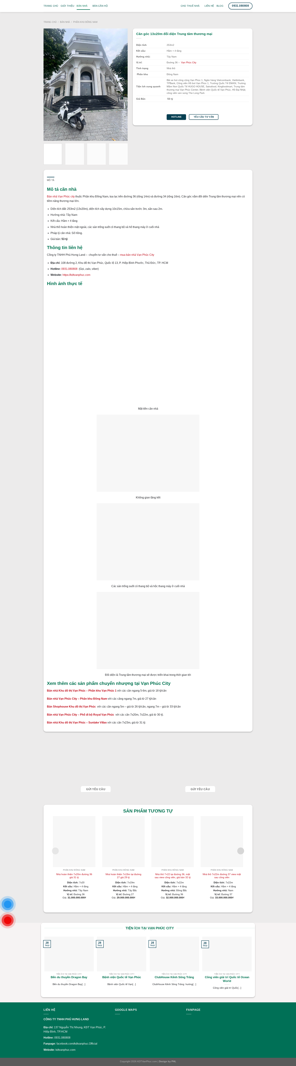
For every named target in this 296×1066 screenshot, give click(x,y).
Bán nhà (82, 5)
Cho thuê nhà (190, 5)
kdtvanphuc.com (65, 1049)
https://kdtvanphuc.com (76, 274)
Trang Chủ (51, 5)
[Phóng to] (47, 136)
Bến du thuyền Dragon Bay (69, 977)
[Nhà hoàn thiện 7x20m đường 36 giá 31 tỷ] (74, 841)
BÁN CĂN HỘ (100, 5)
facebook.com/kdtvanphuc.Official (77, 1043)
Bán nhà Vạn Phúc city (61, 196)
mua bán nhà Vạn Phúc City (137, 254)
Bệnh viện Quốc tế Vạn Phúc (121, 977)
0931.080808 (69, 268)
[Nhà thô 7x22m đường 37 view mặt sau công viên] (222, 841)
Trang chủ (50, 22)
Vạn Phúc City (188, 62)
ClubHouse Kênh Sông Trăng (174, 977)
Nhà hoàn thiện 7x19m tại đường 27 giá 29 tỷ (123, 876)
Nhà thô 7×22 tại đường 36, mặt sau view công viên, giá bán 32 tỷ (173, 876)
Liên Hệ (209, 5)
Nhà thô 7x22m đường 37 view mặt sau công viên (222, 876)
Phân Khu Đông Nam (85, 22)
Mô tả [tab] (50, 180)
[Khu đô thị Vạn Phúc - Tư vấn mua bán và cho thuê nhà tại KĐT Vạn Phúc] (148, 8)
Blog (220, 5)
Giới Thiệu (67, 5)
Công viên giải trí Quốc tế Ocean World (227, 979)
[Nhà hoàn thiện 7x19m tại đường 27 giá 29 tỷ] (123, 841)
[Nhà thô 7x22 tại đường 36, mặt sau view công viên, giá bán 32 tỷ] (172, 841)
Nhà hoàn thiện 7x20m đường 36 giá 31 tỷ (74, 876)
